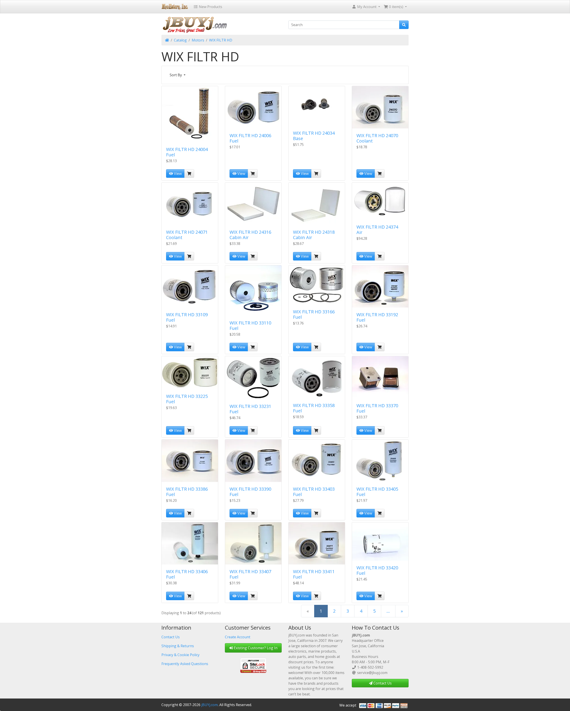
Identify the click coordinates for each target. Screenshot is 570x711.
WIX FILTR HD (220, 40)
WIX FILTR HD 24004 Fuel (187, 152)
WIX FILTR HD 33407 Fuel (250, 574)
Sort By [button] (176, 74)
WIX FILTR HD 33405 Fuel (377, 491)
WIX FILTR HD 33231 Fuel (250, 409)
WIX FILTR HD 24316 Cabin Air (250, 234)
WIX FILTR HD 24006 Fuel (250, 138)
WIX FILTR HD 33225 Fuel (187, 399)
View (177, 173)
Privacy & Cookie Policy (180, 654)
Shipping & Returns (177, 645)
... (388, 611)
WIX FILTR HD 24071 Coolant (187, 234)
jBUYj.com (209, 704)
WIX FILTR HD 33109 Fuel (187, 317)
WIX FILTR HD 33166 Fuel (314, 314)
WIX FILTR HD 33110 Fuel (250, 325)
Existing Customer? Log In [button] (255, 647)
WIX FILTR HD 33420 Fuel (377, 570)
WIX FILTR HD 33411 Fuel (314, 574)
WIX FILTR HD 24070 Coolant (377, 138)
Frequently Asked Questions (184, 663)
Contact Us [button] (382, 683)
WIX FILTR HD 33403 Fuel (314, 491)
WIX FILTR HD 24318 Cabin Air (314, 234)
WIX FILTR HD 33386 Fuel (187, 491)
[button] (366, 6)
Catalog (180, 40)
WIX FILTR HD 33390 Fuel (250, 491)
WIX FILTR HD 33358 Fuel (314, 408)
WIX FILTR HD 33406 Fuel (187, 574)
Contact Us (170, 637)
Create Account (237, 637)
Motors (198, 40)
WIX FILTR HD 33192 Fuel (377, 317)
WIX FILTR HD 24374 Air (377, 229)
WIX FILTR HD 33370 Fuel (377, 408)
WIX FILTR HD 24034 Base (314, 135)
